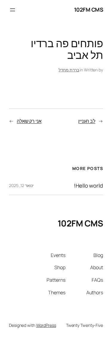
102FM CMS (88, 9)
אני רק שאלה (29, 121)
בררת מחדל (69, 70)
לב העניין (86, 121)
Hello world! (88, 186)
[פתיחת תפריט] (12, 9)
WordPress (46, 325)
